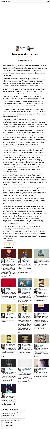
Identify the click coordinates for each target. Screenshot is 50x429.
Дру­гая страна (26, 344)
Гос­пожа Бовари (43, 368)
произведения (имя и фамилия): (10, 420)
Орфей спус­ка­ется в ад (11, 259)
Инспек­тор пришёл (9, 288)
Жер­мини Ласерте (27, 368)
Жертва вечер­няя (43, 313)
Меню (47, 1)
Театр (39, 288)
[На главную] (3, 1)
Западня (8, 393)
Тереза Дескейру (10, 344)
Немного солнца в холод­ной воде (27, 288)
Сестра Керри (26, 259)
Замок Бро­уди (42, 259)
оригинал (27, 61)
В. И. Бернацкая (9, 240)
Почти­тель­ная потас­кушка (10, 314)
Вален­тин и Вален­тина (9, 369)
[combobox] (26, 1)
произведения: (7, 415)
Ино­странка (25, 313)
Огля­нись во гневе (40, 344)
